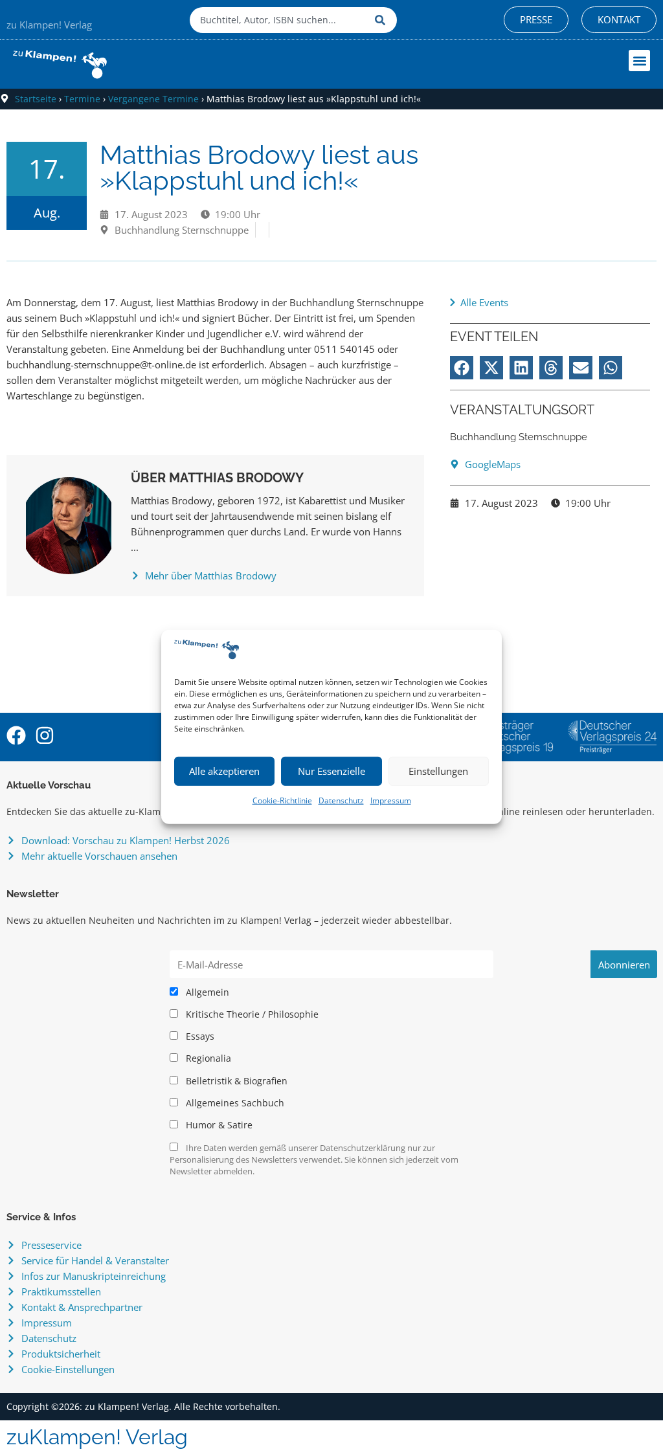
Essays (198, 1036)
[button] (639, 60)
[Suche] (382, 20)
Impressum (390, 800)
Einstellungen (438, 771)
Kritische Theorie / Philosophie (251, 1014)
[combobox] (279, 20)
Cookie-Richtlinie (282, 800)
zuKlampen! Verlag (97, 1437)
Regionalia (207, 1058)
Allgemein (206, 992)
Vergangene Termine (153, 99)
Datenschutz (341, 800)
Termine (82, 99)
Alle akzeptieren (224, 771)
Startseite (35, 99)
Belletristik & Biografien (235, 1081)
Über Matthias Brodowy (217, 478)
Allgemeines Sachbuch (233, 1103)
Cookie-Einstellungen (68, 1369)
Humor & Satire (218, 1125)
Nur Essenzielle (331, 771)
